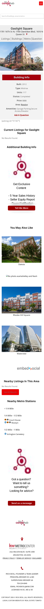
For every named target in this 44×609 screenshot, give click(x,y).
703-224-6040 (22, 583)
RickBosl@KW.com (25, 587)
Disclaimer (36, 558)
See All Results (10, 392)
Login (5, 600)
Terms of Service (23, 558)
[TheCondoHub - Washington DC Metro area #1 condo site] (8, 3)
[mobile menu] (41, 3)
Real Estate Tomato (33, 600)
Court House (14, 420)
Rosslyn (14, 422)
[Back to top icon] (39, 604)
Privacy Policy (9, 558)
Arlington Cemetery (15, 434)
